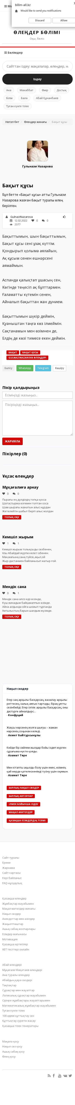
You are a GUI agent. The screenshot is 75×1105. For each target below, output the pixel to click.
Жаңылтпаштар (12, 924)
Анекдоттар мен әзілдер (18, 919)
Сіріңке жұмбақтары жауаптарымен (26, 1000)
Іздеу (37, 79)
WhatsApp (25, 368)
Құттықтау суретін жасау (19, 1021)
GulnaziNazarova (21, 217)
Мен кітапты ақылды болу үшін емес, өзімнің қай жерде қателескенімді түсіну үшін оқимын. (37, 769)
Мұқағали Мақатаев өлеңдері (22, 970)
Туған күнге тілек (17, 106)
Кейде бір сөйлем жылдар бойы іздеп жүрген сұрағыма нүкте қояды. (36, 749)
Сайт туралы (10, 857)
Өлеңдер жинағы (35, 122)
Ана (8, 90)
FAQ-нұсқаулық (12, 883)
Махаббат (26, 90)
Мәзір (11, 6)
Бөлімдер (15, 52)
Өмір (45, 90)
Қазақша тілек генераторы (20, 1026)
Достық (61, 90)
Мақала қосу (10, 1041)
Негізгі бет (12, 122)
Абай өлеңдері (12, 965)
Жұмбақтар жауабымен (18, 903)
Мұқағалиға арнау (20, 487)
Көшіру (59, 368)
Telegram (43, 368)
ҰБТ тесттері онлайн (15, 949)
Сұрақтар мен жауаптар (18, 990)
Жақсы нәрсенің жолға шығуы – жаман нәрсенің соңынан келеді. (32, 729)
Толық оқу (11, 517)
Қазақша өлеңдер (14, 898)
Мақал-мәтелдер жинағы (18, 908)
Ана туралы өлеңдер (16, 975)
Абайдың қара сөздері (17, 980)
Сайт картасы (11, 873)
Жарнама (8, 868)
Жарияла (12, 441)
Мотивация (10, 939)
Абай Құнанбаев (47, 98)
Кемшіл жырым (17, 536)
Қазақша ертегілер (15, 944)
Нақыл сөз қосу (12, 1046)
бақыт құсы (30, 352)
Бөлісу (8, 368)
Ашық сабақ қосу (13, 1051)
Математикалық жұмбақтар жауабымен (29, 1005)
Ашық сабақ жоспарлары (18, 929)
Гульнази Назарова (37, 166)
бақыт (13, 352)
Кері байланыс (12, 878)
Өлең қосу (9, 1056)
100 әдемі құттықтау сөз (18, 1016)
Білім (9, 98)
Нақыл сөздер (11, 914)
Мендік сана (14, 586)
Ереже (6, 862)
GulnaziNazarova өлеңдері (27, 357)
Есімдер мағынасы (14, 934)
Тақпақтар (9, 985)
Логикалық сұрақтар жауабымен (24, 995)
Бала (24, 98)
